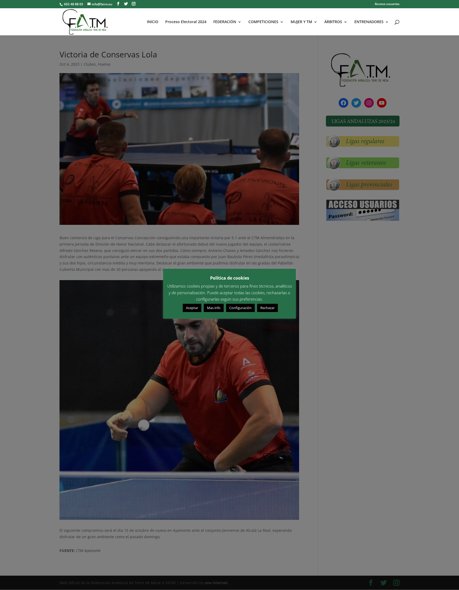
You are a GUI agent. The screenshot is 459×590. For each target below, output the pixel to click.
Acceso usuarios (387, 4)
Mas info (213, 307)
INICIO (152, 22)
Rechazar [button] (267, 307)
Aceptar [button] (192, 307)
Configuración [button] (240, 307)
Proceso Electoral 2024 (185, 22)
